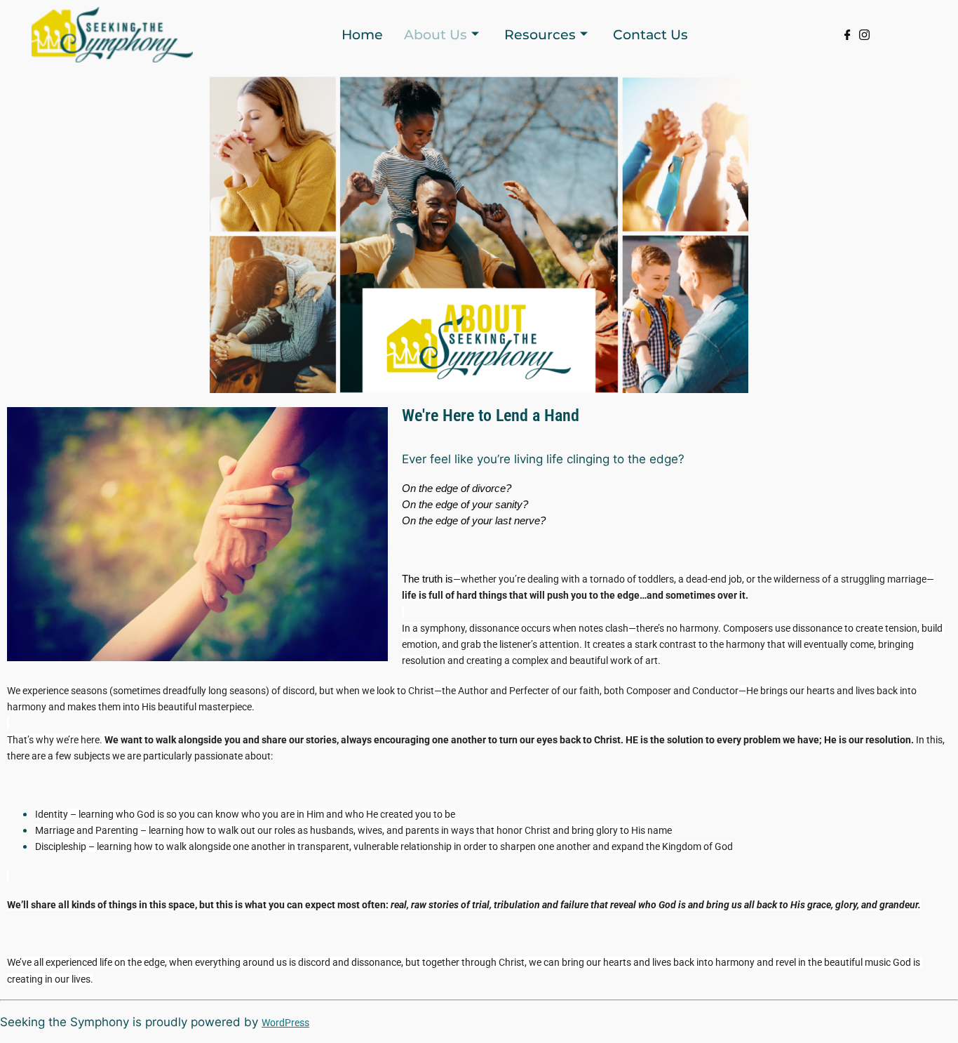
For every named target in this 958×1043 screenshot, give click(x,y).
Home (362, 35)
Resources (540, 35)
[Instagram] (864, 36)
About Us (435, 35)
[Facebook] (847, 36)
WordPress (285, 1022)
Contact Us (650, 35)
